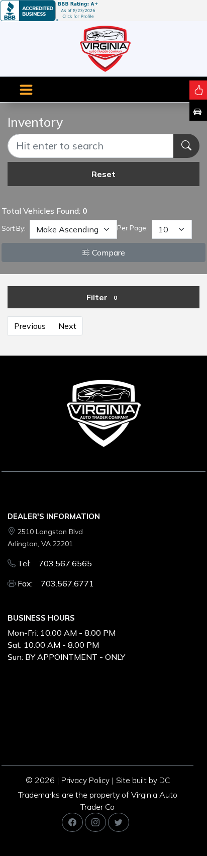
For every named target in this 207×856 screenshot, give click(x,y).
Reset (103, 174)
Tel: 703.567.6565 (55, 563)
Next (67, 326)
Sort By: (14, 228)
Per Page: (132, 228)
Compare (107, 252)
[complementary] (177, 826)
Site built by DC (143, 780)
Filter (101, 297)
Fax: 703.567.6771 (56, 583)
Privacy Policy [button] (85, 780)
